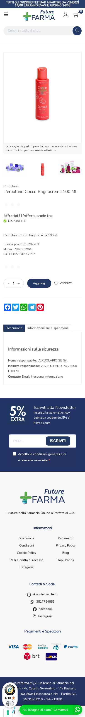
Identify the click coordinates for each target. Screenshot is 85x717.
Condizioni (26, 545)
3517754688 (45, 601)
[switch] (10, 703)
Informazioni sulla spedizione (48, 328)
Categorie (26, 567)
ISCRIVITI (58, 441)
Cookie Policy (26, 553)
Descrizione (14, 328)
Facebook (46, 609)
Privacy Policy (65, 545)
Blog (65, 553)
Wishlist (65, 283)
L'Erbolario (11, 186)
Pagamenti (65, 538)
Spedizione (26, 538)
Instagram (45, 616)
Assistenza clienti (45, 594)
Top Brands (65, 560)
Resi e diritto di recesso (27, 560)
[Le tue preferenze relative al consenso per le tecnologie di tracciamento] (8, 712)
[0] (76, 14)
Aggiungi (39, 283)
